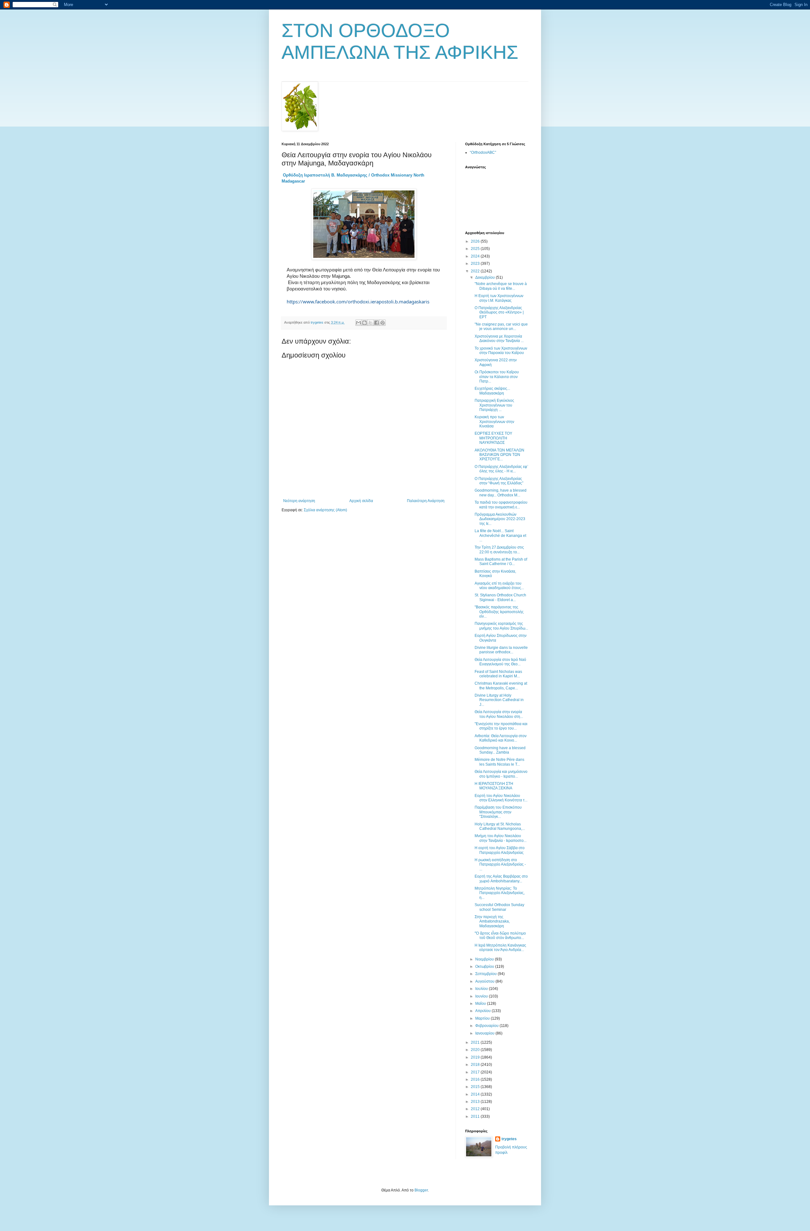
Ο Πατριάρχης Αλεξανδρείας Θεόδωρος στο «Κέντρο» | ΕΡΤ (499, 312)
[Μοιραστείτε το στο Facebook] (376, 323)
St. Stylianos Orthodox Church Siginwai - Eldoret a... (500, 597)
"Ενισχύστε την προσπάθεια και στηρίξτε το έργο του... (501, 726)
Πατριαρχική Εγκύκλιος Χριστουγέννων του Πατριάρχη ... (494, 405)
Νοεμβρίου (485, 959)
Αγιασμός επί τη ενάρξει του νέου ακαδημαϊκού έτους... (499, 585)
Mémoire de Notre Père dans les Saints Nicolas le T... (499, 761)
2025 (476, 248)
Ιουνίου (482, 996)
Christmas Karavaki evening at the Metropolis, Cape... (501, 685)
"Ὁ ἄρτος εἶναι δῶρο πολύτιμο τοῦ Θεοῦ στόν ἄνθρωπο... (500, 935)
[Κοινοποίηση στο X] (370, 323)
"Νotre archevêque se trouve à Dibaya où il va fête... (501, 286)
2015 (476, 1087)
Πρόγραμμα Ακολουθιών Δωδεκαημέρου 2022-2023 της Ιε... (500, 519)
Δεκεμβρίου (485, 277)
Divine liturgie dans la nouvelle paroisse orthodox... (501, 649)
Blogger (421, 1190)
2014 (476, 1094)
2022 (476, 271)
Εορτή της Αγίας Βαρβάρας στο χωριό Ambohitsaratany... (501, 878)
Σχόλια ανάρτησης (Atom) (325, 510)
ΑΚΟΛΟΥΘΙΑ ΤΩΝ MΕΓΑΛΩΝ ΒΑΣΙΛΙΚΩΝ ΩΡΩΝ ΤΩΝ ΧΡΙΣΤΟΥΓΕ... (499, 455)
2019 (476, 1057)
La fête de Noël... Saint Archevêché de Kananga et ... (500, 535)
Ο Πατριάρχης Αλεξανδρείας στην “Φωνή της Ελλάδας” (499, 480)
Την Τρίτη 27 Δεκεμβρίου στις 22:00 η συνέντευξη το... (499, 549)
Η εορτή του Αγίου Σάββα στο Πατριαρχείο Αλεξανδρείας (500, 850)
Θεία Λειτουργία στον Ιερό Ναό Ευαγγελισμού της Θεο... (500, 661)
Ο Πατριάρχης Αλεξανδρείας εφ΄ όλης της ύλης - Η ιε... (501, 468)
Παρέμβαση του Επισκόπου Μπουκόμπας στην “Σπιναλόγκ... (498, 812)
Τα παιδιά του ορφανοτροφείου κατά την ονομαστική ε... (501, 504)
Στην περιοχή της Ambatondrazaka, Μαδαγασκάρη (492, 921)
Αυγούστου (485, 981)
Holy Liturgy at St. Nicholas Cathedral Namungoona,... (500, 826)
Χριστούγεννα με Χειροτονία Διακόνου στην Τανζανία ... (499, 338)
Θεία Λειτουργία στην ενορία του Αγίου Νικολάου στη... (499, 714)
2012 (476, 1109)
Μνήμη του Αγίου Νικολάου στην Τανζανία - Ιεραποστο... (500, 838)
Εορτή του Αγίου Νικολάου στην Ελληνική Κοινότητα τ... (501, 797)
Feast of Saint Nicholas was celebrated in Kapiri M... (498, 673)
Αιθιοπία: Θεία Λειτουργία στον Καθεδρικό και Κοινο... (500, 738)
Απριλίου (483, 1011)
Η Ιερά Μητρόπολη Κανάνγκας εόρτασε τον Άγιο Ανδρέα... (500, 947)
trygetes (509, 1139)
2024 (476, 256)
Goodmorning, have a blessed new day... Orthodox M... (500, 492)
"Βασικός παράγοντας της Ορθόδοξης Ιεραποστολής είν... (499, 612)
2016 (476, 1079)
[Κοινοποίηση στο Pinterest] (382, 323)
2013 (476, 1101)
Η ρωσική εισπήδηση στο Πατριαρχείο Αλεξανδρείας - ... (500, 864)
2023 (476, 263)
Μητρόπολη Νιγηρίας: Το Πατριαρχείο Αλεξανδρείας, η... (500, 893)
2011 (476, 1116)
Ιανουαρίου (485, 1033)
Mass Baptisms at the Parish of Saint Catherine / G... (501, 561)
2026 (476, 241)
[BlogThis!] (364, 323)
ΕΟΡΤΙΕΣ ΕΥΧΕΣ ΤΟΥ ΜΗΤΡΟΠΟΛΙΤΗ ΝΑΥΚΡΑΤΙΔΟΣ (493, 438)
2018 (476, 1064)
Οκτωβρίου (485, 966)
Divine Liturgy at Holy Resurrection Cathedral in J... (499, 700)
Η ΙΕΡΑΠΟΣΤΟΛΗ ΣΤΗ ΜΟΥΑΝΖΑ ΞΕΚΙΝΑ (494, 785)
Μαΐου (481, 1003)
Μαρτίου (483, 1018)
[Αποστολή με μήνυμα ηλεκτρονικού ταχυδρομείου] (358, 323)
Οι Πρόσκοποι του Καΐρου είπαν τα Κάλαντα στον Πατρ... (497, 376)
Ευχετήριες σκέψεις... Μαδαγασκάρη (492, 390)
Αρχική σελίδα (361, 501)
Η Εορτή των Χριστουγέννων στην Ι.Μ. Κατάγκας (499, 298)
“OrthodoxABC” (483, 152)
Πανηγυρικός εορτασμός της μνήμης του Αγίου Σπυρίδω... (501, 625)
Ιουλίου (482, 988)
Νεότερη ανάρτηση (299, 501)
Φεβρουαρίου (487, 1025)
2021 (476, 1042)
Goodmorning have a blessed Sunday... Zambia (500, 750)
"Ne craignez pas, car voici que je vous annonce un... (501, 326)
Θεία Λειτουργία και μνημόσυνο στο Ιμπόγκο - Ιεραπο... (501, 773)
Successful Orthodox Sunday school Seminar (499, 907)
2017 (476, 1072)
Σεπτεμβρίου (486, 974)
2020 (476, 1050)
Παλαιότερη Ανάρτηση (426, 501)
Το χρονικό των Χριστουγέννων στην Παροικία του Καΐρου (501, 350)
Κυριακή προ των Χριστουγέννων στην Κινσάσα (494, 421)
